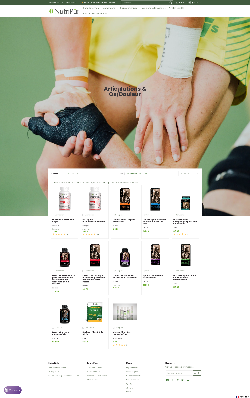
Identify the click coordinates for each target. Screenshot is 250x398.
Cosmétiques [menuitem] (108, 8)
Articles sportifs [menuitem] (176, 8)
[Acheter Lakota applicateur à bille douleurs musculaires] (185, 255)
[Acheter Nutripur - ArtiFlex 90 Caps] (64, 199)
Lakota (115, 226)
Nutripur (55, 226)
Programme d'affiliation (97, 376)
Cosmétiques (132, 372)
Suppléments (132, 368)
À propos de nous (94, 368)
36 (73, 174)
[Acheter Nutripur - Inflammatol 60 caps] (94, 199)
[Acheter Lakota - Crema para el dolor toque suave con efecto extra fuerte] (94, 255)
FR (194, 3)
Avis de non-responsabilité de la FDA (63, 376)
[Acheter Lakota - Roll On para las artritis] (125, 199)
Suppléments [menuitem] (90, 8)
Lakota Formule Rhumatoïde (60, 333)
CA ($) (200, 3)
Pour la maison (132, 380)
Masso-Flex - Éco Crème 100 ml (122, 333)
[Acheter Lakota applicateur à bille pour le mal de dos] (155, 199)
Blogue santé (92, 380)
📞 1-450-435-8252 (70, 3)
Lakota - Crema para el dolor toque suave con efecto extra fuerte (93, 278)
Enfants (129, 392)
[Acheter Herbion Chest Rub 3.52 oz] (94, 311)
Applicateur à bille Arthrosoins (153, 276)
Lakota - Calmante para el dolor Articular (125, 276)
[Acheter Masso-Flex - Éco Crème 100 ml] (125, 311)
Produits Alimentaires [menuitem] (93, 13)
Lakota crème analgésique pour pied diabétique (185, 221)
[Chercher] (171, 3)
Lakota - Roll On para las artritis (124, 220)
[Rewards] (13, 390)
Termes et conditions (57, 368)
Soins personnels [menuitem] (128, 8)
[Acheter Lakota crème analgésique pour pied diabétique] (185, 199)
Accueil (120, 174)
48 (78, 174)
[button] (167, 380)
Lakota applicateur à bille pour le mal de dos (154, 221)
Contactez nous (94, 372)
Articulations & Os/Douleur (136, 174)
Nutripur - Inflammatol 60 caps (93, 220)
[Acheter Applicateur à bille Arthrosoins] (155, 255)
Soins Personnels (133, 376)
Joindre (197, 373)
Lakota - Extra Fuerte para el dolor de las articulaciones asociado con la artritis (63, 279)
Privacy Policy (53, 372)
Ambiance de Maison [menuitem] (153, 8)
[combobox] (145, 3)
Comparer (59, 215)
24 (69, 174)
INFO (114, 3)
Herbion (85, 338)
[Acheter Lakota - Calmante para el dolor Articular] (125, 255)
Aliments (129, 388)
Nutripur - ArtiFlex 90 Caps (63, 220)
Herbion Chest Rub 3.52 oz (92, 333)
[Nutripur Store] (64, 11)
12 (64, 174)
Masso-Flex (117, 338)
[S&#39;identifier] (190, 2)
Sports (129, 384)
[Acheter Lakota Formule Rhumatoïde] (64, 311)
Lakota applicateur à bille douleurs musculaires (184, 277)
